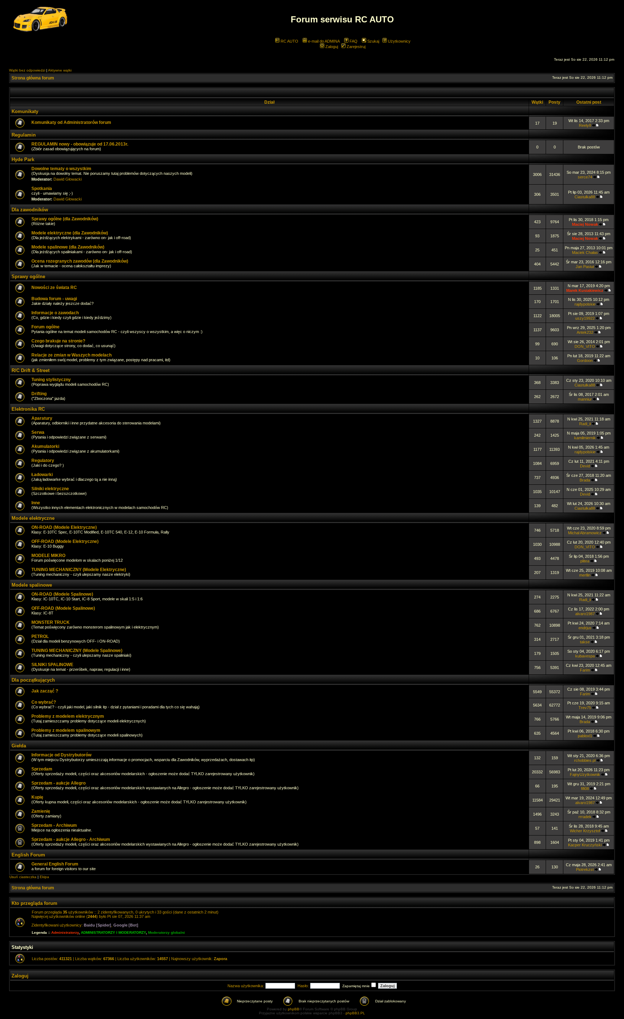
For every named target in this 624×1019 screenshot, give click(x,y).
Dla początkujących (33, 680)
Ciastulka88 (585, 197)
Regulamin (24, 135)
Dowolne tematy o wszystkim (61, 168)
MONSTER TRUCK (50, 622)
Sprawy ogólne (28, 276)
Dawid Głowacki (67, 179)
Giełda (19, 745)
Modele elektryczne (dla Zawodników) (69, 233)
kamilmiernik (585, 438)
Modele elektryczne (33, 518)
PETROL (40, 636)
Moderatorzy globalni (166, 932)
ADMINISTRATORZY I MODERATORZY (113, 932)
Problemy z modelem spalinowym (65, 730)
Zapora (220, 959)
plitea (584, 561)
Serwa (37, 432)
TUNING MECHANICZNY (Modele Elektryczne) (78, 569)
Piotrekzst (585, 869)
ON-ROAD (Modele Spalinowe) (62, 594)
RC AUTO (289, 41)
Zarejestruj (355, 46)
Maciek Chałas (585, 252)
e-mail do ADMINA (323, 41)
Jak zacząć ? (44, 691)
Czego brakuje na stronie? (58, 341)
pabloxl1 (585, 736)
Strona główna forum (33, 78)
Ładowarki (42, 474)
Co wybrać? (43, 702)
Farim (585, 670)
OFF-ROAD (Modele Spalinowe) (63, 608)
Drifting (39, 393)
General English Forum (54, 864)
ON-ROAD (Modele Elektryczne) (64, 527)
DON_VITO (585, 346)
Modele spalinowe (32, 585)
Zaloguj (331, 46)
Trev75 (584, 707)
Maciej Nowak (585, 224)
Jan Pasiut (585, 266)
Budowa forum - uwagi (54, 298)
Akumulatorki (45, 446)
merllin (584, 575)
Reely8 (585, 125)
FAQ (353, 41)
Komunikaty (25, 111)
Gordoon (585, 360)
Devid (585, 466)
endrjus (585, 628)
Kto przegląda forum (34, 903)
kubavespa (585, 656)
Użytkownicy (399, 41)
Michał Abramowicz (585, 533)
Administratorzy (65, 932)
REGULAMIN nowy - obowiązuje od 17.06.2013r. (79, 144)
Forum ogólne (45, 326)
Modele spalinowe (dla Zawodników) (67, 247)
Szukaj (372, 41)
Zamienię (40, 811)
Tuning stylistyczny (51, 379)
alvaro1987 (585, 614)
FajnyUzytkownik (585, 774)
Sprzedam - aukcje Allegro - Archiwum (70, 839)
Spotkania (41, 188)
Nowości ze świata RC (54, 287)
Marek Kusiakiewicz (584, 290)
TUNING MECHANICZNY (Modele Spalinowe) (76, 650)
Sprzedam (41, 769)
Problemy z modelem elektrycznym (67, 716)
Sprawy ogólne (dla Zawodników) (64, 218)
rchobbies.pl (584, 760)
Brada (585, 480)
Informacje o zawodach (55, 312)
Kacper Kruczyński (585, 845)
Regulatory (42, 460)
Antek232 (585, 332)
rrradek (585, 817)
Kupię (37, 797)
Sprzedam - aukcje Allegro (58, 783)
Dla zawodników (30, 209)
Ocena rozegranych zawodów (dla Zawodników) (79, 261)
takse (585, 642)
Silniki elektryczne (50, 488)
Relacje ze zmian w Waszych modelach (71, 355)
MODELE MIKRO (48, 555)
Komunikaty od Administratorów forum (71, 122)
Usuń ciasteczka (22, 877)
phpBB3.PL (355, 1013)
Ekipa (44, 877)
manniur (585, 399)
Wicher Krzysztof (585, 831)
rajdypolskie (585, 304)
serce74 (585, 177)
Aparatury (41, 418)
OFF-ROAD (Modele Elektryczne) (65, 541)
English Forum (28, 855)
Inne (35, 502)
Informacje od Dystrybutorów (61, 754)
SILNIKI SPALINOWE (52, 664)
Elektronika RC (28, 409)
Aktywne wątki (60, 70)
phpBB (293, 1009)
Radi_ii (585, 424)
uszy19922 (585, 318)
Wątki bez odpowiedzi (27, 70)
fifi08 (585, 788)
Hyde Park (23, 159)
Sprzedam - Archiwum (54, 825)
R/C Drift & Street (30, 370)
